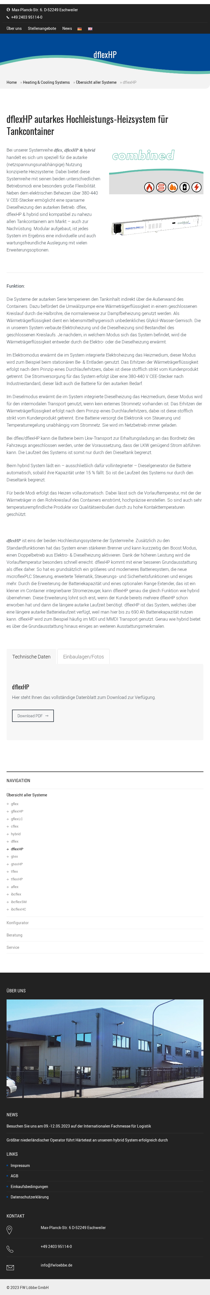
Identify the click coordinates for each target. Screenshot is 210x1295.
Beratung (14, 935)
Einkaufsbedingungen (29, 1186)
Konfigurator (18, 922)
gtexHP (17, 864)
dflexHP (17, 849)
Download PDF (30, 715)
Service (13, 947)
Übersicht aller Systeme (96, 82)
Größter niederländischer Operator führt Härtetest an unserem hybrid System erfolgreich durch (87, 1140)
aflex (15, 886)
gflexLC (17, 819)
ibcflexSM (19, 902)
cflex (15, 826)
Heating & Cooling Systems (46, 82)
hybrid (16, 834)
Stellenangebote (42, 28)
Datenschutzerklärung (30, 1196)
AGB (14, 1175)
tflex (14, 871)
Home (12, 82)
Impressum (20, 1165)
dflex (15, 841)
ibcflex (16, 894)
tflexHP (17, 879)
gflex (15, 803)
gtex (14, 856)
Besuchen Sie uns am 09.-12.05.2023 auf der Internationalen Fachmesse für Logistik (79, 1126)
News (67, 28)
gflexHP (17, 811)
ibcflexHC (18, 909)
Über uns (14, 28)
